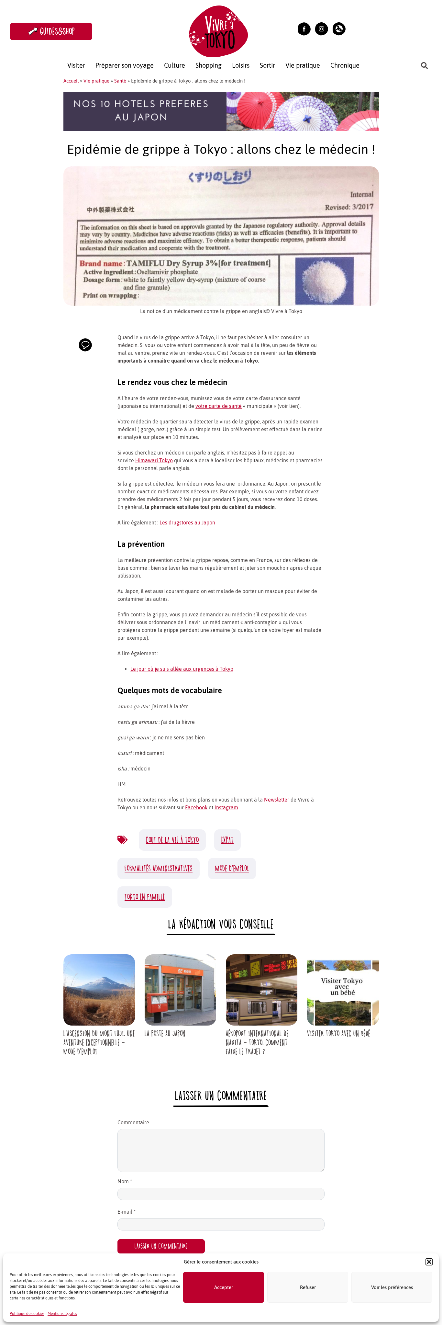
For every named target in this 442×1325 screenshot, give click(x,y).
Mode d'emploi (232, 868)
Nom (124, 1181)
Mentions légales (62, 1313)
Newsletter (276, 800)
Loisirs (240, 65)
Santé (120, 81)
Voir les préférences (392, 1287)
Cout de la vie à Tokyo (172, 840)
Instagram (226, 807)
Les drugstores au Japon (187, 522)
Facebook (196, 807)
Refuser (308, 1287)
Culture (174, 65)
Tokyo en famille (145, 897)
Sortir (267, 65)
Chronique (344, 65)
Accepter (223, 1287)
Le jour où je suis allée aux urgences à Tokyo (181, 669)
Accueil (71, 81)
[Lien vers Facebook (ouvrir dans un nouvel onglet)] (304, 28)
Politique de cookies (27, 1313)
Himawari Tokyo (154, 460)
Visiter (76, 65)
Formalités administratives (159, 868)
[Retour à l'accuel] (218, 30)
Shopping (208, 65)
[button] (429, 1262)
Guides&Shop (57, 31)
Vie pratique (302, 65)
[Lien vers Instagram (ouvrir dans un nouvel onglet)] (321, 28)
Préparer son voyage (124, 65)
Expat (227, 840)
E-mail (126, 1212)
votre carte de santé (218, 406)
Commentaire (133, 1122)
